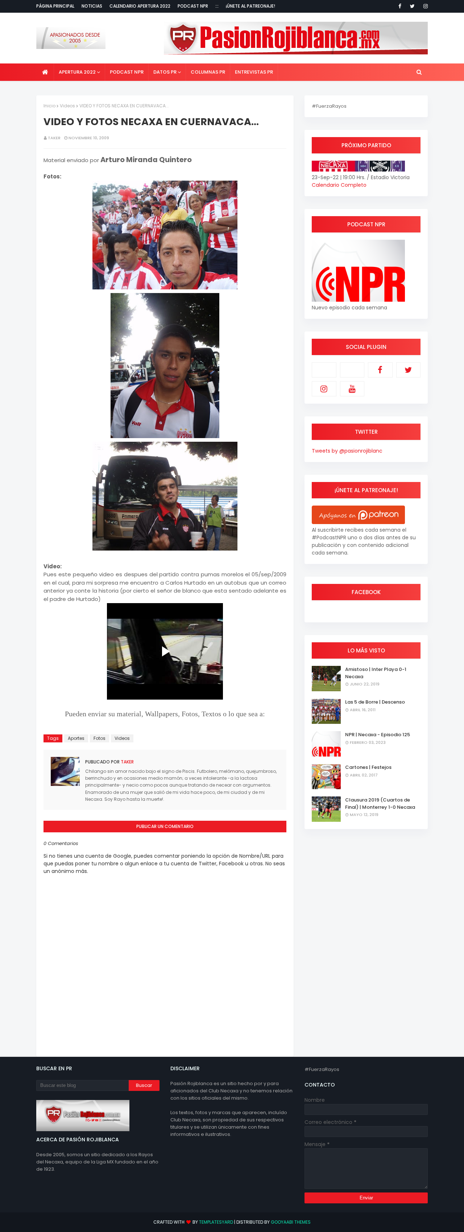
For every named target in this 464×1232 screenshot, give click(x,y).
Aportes (76, 738)
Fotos (99, 738)
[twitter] (412, 6)
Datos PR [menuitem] (165, 72)
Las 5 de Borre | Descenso (375, 702)
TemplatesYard (216, 1222)
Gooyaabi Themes (291, 1222)
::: (217, 6)
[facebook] (400, 6)
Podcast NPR (193, 6)
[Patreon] (324, 370)
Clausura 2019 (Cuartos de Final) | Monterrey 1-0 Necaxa (380, 803)
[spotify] (352, 370)
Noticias (92, 6)
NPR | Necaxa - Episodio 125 (377, 734)
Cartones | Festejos (368, 767)
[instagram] (424, 6)
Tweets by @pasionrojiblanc (347, 450)
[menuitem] (45, 72)
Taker (54, 138)
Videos (67, 106)
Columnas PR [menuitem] (208, 72)
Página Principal (55, 6)
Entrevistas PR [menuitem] (254, 72)
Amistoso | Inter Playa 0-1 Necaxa (375, 673)
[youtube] (352, 388)
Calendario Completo (339, 185)
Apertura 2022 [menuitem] (77, 72)
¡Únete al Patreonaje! (250, 6)
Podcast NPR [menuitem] (127, 72)
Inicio (49, 106)
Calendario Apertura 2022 (139, 6)
